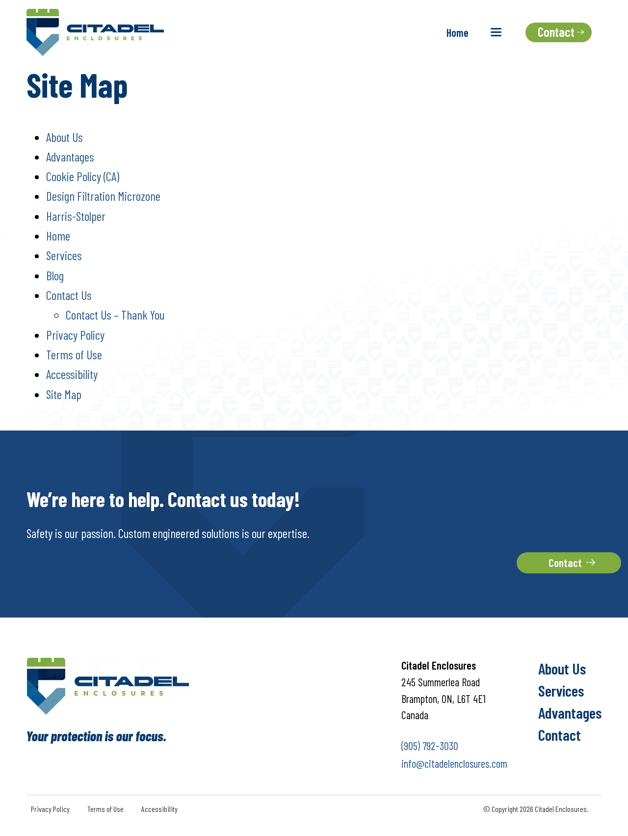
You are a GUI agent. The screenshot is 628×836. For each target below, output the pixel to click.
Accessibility (72, 374)
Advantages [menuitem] (570, 712)
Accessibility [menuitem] (159, 808)
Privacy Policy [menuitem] (50, 808)
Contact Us (69, 295)
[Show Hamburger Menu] (496, 32)
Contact (565, 562)
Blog (55, 275)
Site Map (63, 394)
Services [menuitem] (561, 690)
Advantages (70, 156)
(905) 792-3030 (429, 746)
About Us (64, 137)
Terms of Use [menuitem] (105, 808)
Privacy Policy (75, 334)
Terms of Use (74, 354)
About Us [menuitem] (562, 668)
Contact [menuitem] (559, 734)
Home (58, 235)
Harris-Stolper (75, 216)
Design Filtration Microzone (103, 196)
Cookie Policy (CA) (82, 176)
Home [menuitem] (457, 32)
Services (64, 255)
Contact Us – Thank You (115, 314)
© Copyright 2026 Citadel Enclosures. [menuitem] (535, 808)
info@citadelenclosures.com (454, 763)
